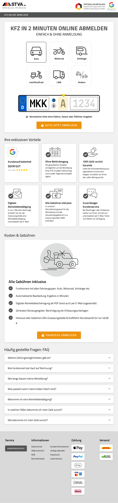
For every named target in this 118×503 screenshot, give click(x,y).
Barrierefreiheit (37, 458)
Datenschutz (36, 446)
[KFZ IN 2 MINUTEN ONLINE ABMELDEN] (14, 6)
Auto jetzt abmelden (61, 125)
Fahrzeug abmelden (61, 335)
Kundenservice (16, 448)
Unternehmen (56, 458)
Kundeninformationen (59, 446)
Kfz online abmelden (16, 14)
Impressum (55, 454)
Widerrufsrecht (37, 450)
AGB (33, 454)
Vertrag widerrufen (57, 450)
